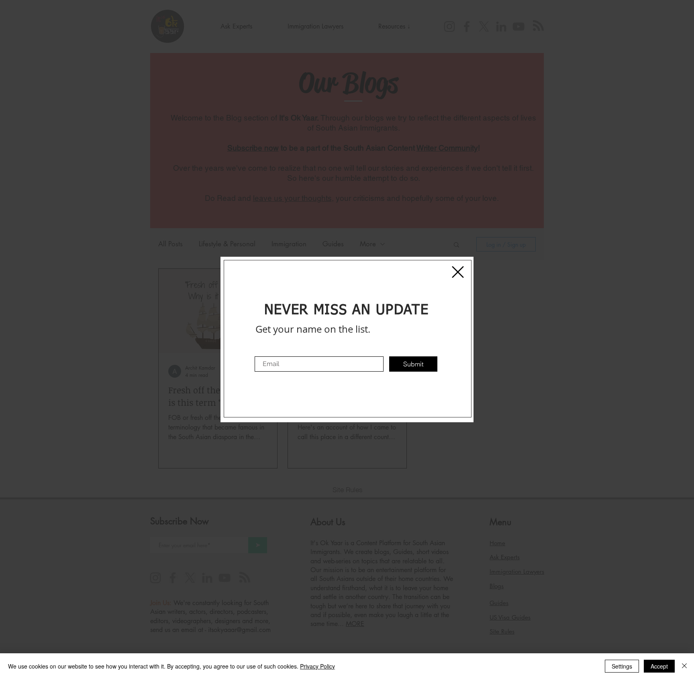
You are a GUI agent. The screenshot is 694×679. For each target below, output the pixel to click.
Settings (622, 666)
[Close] (684, 666)
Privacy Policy (317, 666)
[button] (458, 272)
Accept (659, 666)
